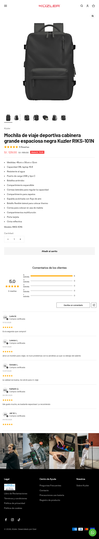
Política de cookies (13, 508)
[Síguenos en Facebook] (6, 519)
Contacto (44, 490)
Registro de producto (50, 500)
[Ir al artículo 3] (27, 118)
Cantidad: (9, 233)
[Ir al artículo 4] (36, 118)
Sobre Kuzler (82, 485)
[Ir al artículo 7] (64, 118)
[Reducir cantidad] (8, 239)
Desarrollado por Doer (27, 529)
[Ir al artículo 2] (17, 118)
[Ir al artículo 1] (8, 118)
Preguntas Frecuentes (50, 485)
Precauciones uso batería (52, 495)
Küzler (7, 128)
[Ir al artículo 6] (55, 118)
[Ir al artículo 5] (45, 118)
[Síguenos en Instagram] (12, 519)
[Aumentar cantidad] (20, 239)
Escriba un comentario (73, 305)
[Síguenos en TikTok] (19, 519)
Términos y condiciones (15, 498)
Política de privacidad (14, 503)
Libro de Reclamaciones (15, 493)
